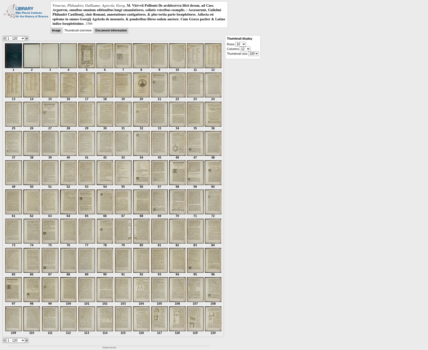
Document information (111, 30)
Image (56, 30)
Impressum (109, 347)
